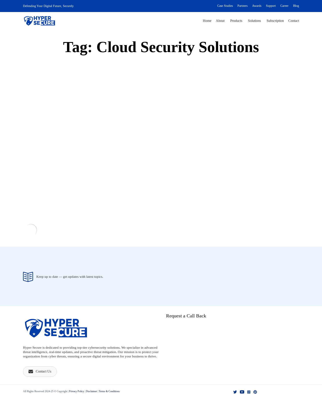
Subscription (275, 21)
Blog (296, 5)
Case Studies (225, 5)
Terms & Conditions (109, 391)
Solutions (254, 21)
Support (271, 5)
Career (284, 5)
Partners (242, 5)
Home (207, 21)
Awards (256, 5)
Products (236, 21)
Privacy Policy (76, 391)
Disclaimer (91, 391)
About (220, 21)
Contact (293, 21)
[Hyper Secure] (39, 20)
